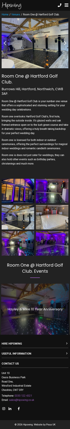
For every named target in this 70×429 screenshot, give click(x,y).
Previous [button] (5, 43)
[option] (35, 43)
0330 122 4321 (23, 395)
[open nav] (64, 5)
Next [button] (65, 43)
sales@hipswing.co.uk (21, 400)
